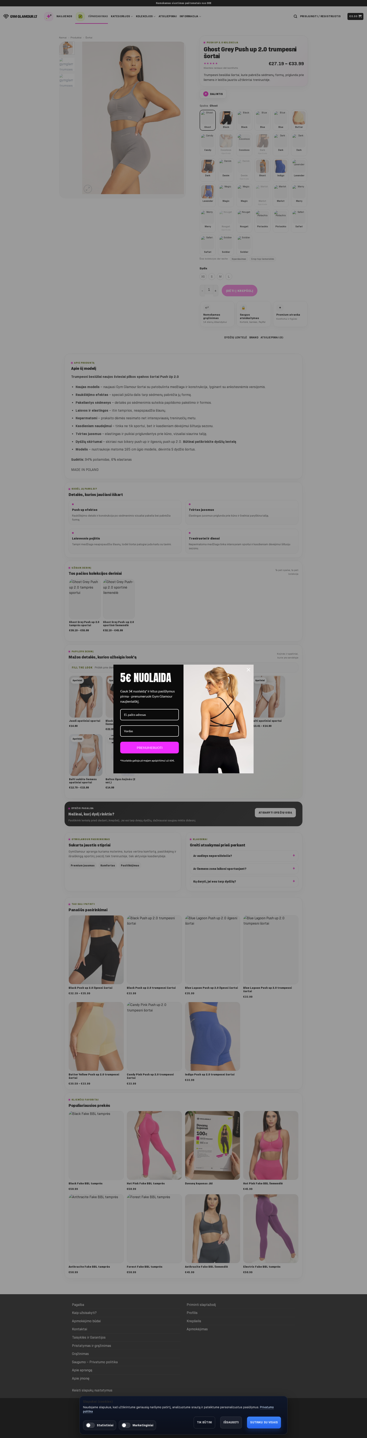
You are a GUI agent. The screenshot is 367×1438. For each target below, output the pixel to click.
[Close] (248, 670)
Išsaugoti (231, 1422)
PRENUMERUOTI (149, 747)
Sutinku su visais (264, 1422)
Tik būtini (204, 1422)
